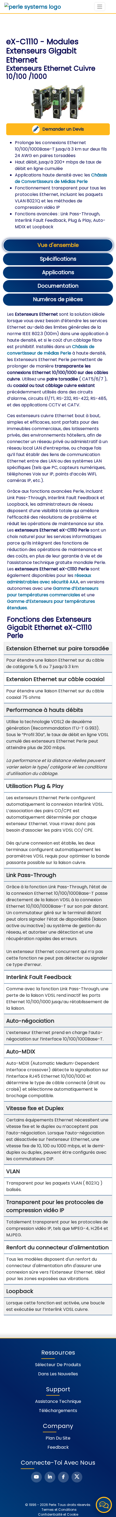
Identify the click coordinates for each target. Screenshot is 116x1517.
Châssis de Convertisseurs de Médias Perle (61, 178)
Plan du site (58, 1438)
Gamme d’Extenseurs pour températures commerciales (52, 591)
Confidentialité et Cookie (58, 1514)
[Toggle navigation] (99, 6)
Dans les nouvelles (58, 1374)
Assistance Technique (58, 1401)
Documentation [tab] (58, 286)
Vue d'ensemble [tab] (58, 245)
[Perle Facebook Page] (63, 1477)
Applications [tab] (58, 272)
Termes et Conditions (59, 1509)
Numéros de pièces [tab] (58, 299)
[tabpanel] (58, 813)
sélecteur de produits (58, 1365)
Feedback (58, 1447)
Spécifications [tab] (58, 259)
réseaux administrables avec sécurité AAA (49, 578)
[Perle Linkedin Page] (50, 1477)
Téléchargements (58, 1410)
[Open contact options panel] (104, 1505)
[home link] (32, 6)
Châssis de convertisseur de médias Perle (50, 349)
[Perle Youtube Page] (36, 1477)
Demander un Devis (63, 129)
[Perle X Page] (76, 1477)
